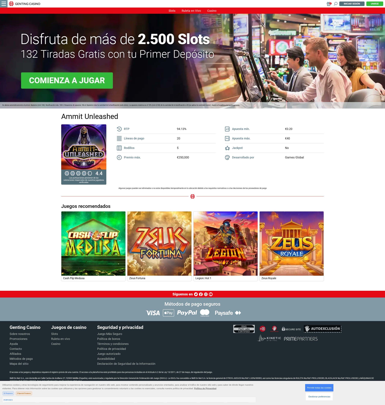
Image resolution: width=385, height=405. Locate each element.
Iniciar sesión (352, 3)
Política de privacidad (111, 349)
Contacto (16, 349)
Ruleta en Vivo (191, 11)
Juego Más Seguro (109, 334)
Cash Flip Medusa (74, 278)
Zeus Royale (269, 278)
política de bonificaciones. (230, 105)
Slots (172, 11)
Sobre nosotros (20, 334)
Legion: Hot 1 (203, 278)
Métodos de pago (21, 359)
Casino (211, 11)
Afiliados (15, 354)
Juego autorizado (108, 354)
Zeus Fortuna (137, 278)
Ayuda (14, 344)
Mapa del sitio (19, 364)
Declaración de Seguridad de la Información (126, 364)
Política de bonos (108, 339)
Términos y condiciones (113, 344)
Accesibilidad (106, 359)
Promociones (18, 339)
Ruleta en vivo (60, 339)
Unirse (375, 3)
